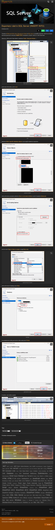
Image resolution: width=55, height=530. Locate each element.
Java (31, 478)
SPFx (7, 495)
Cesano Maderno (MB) (10, 510)
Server (16, 487)
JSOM (47, 478)
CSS (3, 473)
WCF (51, 497)
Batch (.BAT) (40, 468)
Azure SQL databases (33, 468)
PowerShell (48, 483)
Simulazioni (49, 492)
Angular (44, 466)
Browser (49, 468)
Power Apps (22, 483)
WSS (29, 502)
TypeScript (5, 497)
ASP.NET (15, 468)
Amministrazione (39, 466)
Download (26, 473)
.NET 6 (11, 466)
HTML (4, 478)
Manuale (16, 480)
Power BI (40, 483)
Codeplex (35, 471)
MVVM (23, 480)
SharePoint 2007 (45, 487)
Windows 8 (31, 500)
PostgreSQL (15, 483)
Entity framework (5, 476)
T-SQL (48, 495)
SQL (11, 495)
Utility (10, 497)
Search (10, 487)
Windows (18, 500)
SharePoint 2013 (22, 490)
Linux (9, 481)
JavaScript (36, 478)
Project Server (6, 485)
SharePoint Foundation (20, 492)
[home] (7, 2)
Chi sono (51, 509)
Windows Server (7, 502)
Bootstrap (45, 468)
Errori (11, 476)
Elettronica (33, 473)
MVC (20, 481)
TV (51, 495)
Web (3, 500)
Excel (25, 476)
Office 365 (50, 480)
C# (3, 471)
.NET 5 (8, 466)
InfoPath (19, 478)
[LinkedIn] (47, 31)
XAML (32, 502)
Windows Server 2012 (17, 502)
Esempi (21, 476)
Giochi (41, 476)
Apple (3, 468)
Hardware (50, 476)
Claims (17, 471)
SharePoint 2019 (47, 490)
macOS (13, 480)
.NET (4, 466)
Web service (9, 500)
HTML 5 (10, 478)
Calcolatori (8, 471)
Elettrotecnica (42, 473)
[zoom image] (51, 42)
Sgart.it (3, 509)
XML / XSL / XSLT (38, 502)
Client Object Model (24, 471)
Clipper (31, 471)
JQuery (43, 478)
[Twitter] (39, 31)
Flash (38, 476)
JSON (50, 478)
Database (10, 473)
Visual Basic (37, 497)
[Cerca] (48, 2)
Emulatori (50, 473)
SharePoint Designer (8, 492)
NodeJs (35, 481)
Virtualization (30, 497)
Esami (16, 476)
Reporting (38, 485)
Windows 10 (25, 500)
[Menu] (52, 2)
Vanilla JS (16, 497)
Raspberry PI (18, 485)
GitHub (46, 476)
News (31, 480)
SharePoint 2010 (8, 490)
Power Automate (32, 483)
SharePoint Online (33, 492)
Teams (44, 495)
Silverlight (43, 492)
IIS (15, 478)
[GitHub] (27, 443)
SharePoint (24, 487)
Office (46, 480)
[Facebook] (51, 31)
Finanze (34, 476)
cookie (10, 519)
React (23, 485)
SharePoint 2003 (33, 487)
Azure (20, 468)
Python (12, 485)
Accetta (48, 524)
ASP (11, 468)
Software (3, 495)
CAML (13, 471)
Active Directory (25, 466)
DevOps (16, 473)
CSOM (50, 471)
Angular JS (49, 466)
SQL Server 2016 (37, 495)
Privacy (51, 512)
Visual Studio (45, 497)
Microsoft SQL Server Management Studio (17, 33)
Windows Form (38, 500)
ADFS (30, 466)
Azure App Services (25, 468)
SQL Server (31, 33)
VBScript (25, 497)
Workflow (25, 502)
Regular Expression (30, 485)
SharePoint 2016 (35, 490)
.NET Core (17, 466)
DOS (20, 473)
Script (4, 487)
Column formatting (42, 471)
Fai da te (30, 476)
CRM (47, 471)
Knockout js (5, 480)
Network (27, 481)
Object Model (41, 480)
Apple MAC (7, 468)
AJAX (33, 466)
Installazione (25, 478)
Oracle (4, 483)
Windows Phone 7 (47, 500)
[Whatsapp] (43, 31)
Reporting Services (47, 485)
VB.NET (21, 497)
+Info (23, 521)
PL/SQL (10, 483)
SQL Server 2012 (28, 495)
